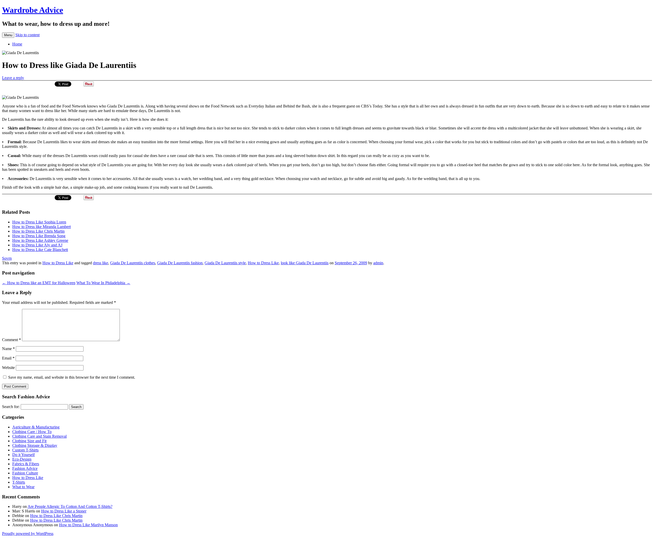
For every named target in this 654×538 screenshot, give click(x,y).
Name (8, 348)
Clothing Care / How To (32, 431)
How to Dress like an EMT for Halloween (38, 283)
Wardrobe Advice (32, 10)
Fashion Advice (25, 468)
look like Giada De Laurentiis (305, 263)
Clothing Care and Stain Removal (39, 436)
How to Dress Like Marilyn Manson (88, 525)
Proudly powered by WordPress (27, 533)
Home (17, 44)
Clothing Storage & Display (34, 445)
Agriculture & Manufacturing (36, 427)
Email (8, 358)
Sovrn (7, 258)
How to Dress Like (57, 263)
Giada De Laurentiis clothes (132, 263)
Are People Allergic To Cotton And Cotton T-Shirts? (70, 506)
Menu (8, 35)
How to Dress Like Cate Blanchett (40, 249)
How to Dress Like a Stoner (63, 511)
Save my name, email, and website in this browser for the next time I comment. (71, 377)
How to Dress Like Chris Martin (38, 231)
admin (378, 263)
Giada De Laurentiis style (225, 263)
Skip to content (27, 35)
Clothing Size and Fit (29, 441)
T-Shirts (18, 482)
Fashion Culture (25, 473)
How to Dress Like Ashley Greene (40, 240)
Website (8, 367)
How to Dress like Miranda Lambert (41, 226)
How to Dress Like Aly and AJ (37, 245)
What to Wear (23, 487)
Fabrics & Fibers (25, 464)
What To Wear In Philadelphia (103, 283)
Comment (11, 340)
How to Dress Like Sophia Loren (39, 222)
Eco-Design (21, 459)
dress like (100, 263)
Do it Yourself (23, 454)
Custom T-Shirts (25, 450)
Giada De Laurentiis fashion (180, 263)
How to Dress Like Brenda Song (38, 236)
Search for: (11, 406)
